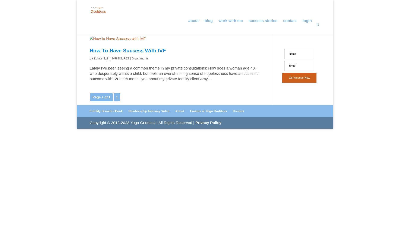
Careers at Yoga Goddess (208, 111)
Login (307, 21)
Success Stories (263, 21)
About (193, 21)
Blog (209, 21)
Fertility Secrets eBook (106, 111)
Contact (290, 21)
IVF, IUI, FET (120, 58)
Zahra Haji (101, 58)
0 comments (140, 58)
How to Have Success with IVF (128, 50)
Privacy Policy (208, 123)
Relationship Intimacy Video (149, 111)
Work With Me (230, 21)
